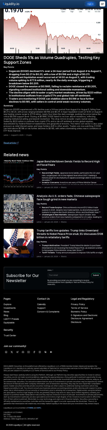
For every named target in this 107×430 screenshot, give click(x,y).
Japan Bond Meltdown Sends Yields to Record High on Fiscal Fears (68, 163)
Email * (50, 270)
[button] (102, 4)
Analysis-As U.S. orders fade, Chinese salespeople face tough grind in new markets (68, 197)
